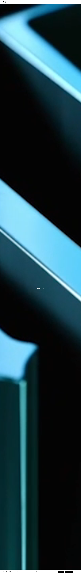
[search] (79, 2)
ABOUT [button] (10, 2)
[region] (40, 572)
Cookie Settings (54, 571)
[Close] (79, 572)
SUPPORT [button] (37, 2)
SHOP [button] (41, 2)
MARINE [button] (32, 2)
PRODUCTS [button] (15, 2)
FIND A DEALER (74, 2)
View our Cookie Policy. (23, 572)
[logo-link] (5, 1)
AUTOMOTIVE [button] (27, 2)
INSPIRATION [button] (21, 2)
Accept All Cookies (69, 571)
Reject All (61, 571)
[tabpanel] (40, 289)
